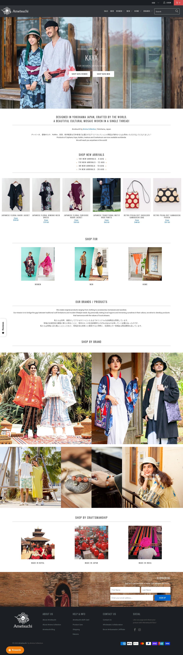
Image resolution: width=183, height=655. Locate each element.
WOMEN (119, 11)
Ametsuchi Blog (49, 629)
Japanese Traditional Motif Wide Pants (106, 195)
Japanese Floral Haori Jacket (15, 195)
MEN (128, 11)
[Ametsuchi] (14, 11)
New (112, 11)
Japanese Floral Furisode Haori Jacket (76, 195)
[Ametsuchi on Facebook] (135, 630)
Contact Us (107, 620)
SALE (106, 11)
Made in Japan (91, 545)
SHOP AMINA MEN (159, 74)
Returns (76, 634)
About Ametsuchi (49, 620)
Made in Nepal (37, 545)
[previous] (5, 201)
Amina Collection (89, 129)
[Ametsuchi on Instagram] (140, 630)
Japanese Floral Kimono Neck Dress (46, 195)
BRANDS (146, 11)
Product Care (78, 625)
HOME (136, 11)
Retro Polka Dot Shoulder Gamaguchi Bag (136, 195)
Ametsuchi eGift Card (81, 620)
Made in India (145, 545)
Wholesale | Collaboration (113, 625)
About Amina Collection (52, 625)
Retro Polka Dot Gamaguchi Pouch (167, 195)
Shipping (76, 629)
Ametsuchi (22, 643)
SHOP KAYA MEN (137, 74)
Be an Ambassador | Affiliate (114, 629)
